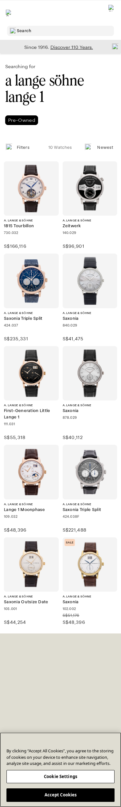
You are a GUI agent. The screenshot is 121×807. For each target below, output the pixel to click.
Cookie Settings (60, 776)
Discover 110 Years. (71, 47)
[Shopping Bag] (112, 13)
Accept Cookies (61, 795)
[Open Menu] (9, 13)
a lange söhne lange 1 (44, 88)
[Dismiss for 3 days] (113, 46)
